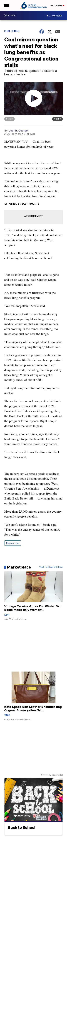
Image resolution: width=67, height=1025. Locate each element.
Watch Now (56, 5)
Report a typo (12, 543)
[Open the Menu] (6, 5)
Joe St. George (18, 130)
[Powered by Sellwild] (57, 775)
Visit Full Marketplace (51, 567)
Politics (12, 31)
